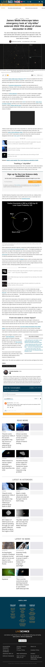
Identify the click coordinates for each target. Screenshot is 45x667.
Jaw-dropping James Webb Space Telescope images (22, 610)
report (38, 407)
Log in (36, 387)
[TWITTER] (10, 373)
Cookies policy (35, 650)
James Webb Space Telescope (9, 366)
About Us (33, 646)
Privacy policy (21, 650)
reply (8, 407)
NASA (23, 101)
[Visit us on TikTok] (21, 1)
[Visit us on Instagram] (16, 1)
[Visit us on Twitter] (14, 1)
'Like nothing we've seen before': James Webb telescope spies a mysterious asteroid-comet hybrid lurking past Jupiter (33, 341)
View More (22, 413)
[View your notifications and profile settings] (39, 2)
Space (35, 4)
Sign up (39, 387)
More (40, 4)
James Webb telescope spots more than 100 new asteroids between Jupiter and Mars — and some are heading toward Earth (34, 346)
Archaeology (12, 4)
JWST (25, 78)
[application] (22, 118)
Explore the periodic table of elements (22, 620)
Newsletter (40, 75)
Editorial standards (8, 656)
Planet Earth (29, 4)
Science (23, 4)
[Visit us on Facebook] (12, 1)
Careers (33, 653)
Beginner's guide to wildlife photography (32, 613)
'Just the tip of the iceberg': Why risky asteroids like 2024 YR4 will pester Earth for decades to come (34, 350)
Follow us (34, 75)
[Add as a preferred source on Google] (22, 640)
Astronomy (22, 18)
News (35, 41)
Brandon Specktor (17, 41)
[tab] (8, 399)
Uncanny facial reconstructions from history (22, 624)
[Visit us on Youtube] (18, 1)
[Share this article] (3, 75)
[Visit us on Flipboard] (20, 1)
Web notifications (22, 653)
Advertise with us (8, 653)
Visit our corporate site (26, 636)
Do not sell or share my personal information (36, 657)
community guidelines (15, 390)
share (35, 407)
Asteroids (27, 18)
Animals (6, 4)
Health (18, 4)
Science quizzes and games (32, 609)
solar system (17, 135)
